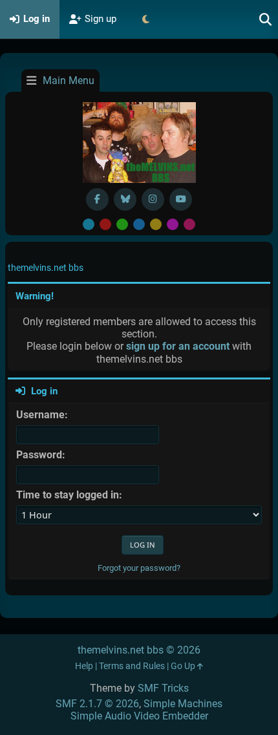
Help (84, 666)
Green (122, 224)
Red (105, 224)
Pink (189, 224)
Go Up (184, 666)
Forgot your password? (139, 568)
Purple (172, 224)
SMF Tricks (163, 688)
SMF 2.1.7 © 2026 (97, 704)
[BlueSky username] (125, 199)
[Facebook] (97, 199)
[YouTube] (180, 199)
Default (88, 224)
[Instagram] (153, 199)
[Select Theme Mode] (145, 19)
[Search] (265, 19)
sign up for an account (178, 346)
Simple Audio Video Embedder (139, 716)
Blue (139, 224)
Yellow (156, 224)
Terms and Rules (132, 666)
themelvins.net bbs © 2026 (139, 650)
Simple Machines (183, 704)
